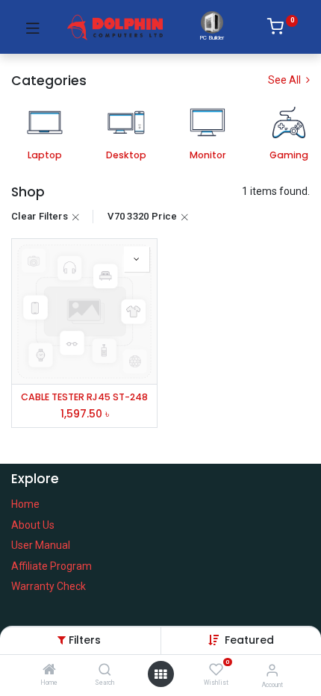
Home (25, 504)
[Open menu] (160, 674)
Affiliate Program (51, 566)
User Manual (40, 545)
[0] (282, 29)
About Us (32, 525)
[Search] (105, 671)
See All (285, 80)
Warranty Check (48, 586)
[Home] (49, 671)
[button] (249, 640)
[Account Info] (272, 670)
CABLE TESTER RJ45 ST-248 (84, 397)
